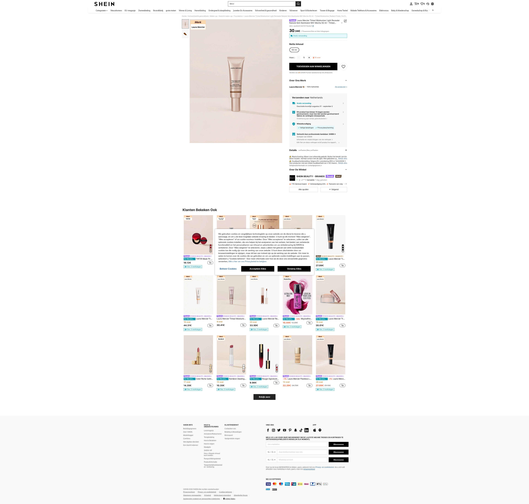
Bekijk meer (264, 397)
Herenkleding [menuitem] (200, 10)
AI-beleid (207, 495)
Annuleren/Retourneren (213, 434)
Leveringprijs (209, 431)
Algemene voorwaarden (192, 495)
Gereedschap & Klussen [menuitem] (421, 10)
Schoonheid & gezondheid (198, 16)
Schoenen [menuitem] (294, 10)
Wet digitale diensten (191, 442)
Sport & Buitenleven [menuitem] (308, 10)
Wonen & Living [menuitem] (185, 10)
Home (184, 16)
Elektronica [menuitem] (383, 10)
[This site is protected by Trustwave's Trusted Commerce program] (268, 489)
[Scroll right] (433, 10)
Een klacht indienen (190, 445)
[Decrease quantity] (298, 57)
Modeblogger (188, 435)
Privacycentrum (189, 492)
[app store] (315, 431)
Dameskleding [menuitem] (144, 10)
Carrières (186, 439)
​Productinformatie (210, 462)
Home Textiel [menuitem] (342, 10)
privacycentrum (309, 469)
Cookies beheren (225, 492)
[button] (427, 4)
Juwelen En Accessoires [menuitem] (242, 10)
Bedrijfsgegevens (189, 429)
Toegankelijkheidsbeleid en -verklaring (213, 466)
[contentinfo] (307, 484)
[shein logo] (104, 4)
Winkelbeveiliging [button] (304, 124)
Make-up (213, 16)
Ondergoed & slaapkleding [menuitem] (219, 10)
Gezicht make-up (225, 16)
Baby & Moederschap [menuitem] (400, 10)
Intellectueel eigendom (222, 495)
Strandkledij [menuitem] (158, 10)
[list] (288, 430)
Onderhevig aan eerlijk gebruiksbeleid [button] (311, 118)
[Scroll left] (430, 10)
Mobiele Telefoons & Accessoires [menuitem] (363, 10)
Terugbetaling (209, 437)
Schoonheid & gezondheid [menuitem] (266, 10)
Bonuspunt (229, 435)
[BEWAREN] (343, 66)
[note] (193, 266)
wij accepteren (273, 479)
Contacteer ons (230, 429)
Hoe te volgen (209, 444)
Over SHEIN (187, 432)
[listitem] (198, 241)
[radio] (294, 50)
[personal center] (411, 4)
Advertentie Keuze (241, 495)
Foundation (238, 16)
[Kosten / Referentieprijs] (301, 31)
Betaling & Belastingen (233, 432)
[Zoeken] (298, 3)
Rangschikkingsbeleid (212, 459)
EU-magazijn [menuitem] (130, 10)
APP (314, 425)
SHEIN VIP (208, 450)
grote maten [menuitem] (171, 10)
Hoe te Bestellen (210, 440)
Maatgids (207, 447)
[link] (416, 3)
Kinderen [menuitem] (283, 10)
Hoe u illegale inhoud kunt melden (212, 454)
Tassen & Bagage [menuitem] (327, 10)
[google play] (320, 431)
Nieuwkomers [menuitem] (116, 10)
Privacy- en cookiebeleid (324, 467)
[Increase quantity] (309, 57)
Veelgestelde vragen (232, 439)
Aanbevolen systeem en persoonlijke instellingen (201, 499)
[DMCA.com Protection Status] (274, 489)
